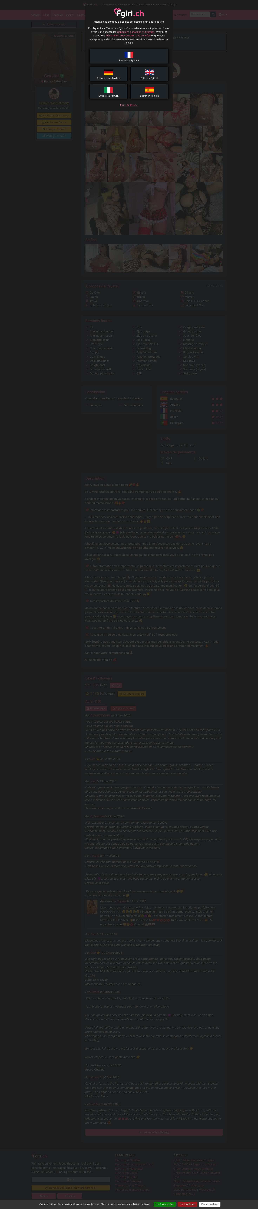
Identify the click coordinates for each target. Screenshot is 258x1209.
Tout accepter (164, 1204)
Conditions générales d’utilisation (135, 31)
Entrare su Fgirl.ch (109, 95)
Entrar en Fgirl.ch (149, 95)
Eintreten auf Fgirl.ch (108, 78)
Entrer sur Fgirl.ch (129, 60)
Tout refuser (187, 1204)
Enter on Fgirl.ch (149, 78)
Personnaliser (210, 1204)
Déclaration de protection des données (128, 35)
